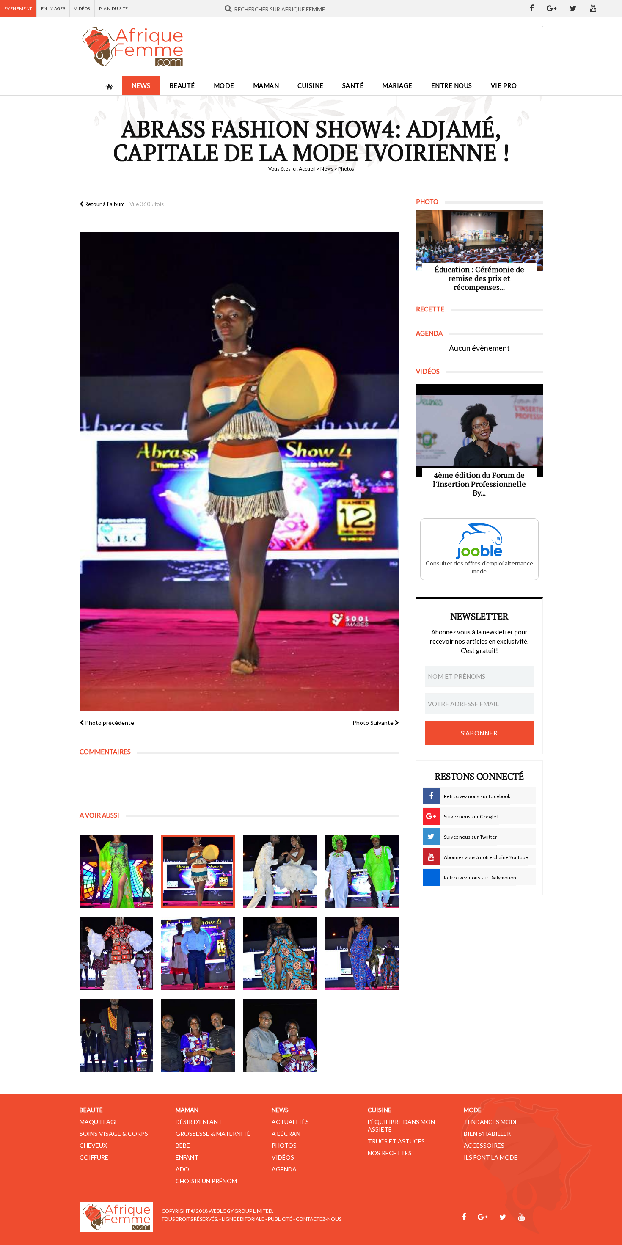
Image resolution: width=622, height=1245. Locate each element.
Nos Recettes (390, 1153)
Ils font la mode (490, 1157)
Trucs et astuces (396, 1141)
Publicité (280, 1219)
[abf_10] (198, 1035)
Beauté (182, 85)
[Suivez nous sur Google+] (551, 8)
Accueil (307, 168)
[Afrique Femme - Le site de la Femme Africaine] (132, 46)
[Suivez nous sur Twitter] (573, 8)
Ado (182, 1169)
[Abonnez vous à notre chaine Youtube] (593, 8)
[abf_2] (198, 871)
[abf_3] (280, 871)
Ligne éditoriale (243, 1219)
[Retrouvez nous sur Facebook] (531, 8)
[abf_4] (362, 871)
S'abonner (479, 733)
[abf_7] (280, 953)
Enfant (187, 1157)
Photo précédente (109, 722)
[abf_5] (116, 953)
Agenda (284, 1169)
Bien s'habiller (487, 1133)
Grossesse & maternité (213, 1133)
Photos (284, 1145)
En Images (53, 8)
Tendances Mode (491, 1121)
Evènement (18, 8)
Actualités (290, 1121)
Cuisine (310, 85)
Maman (266, 85)
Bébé (183, 1145)
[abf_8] (362, 953)
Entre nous (451, 85)
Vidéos (82, 8)
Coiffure (94, 1157)
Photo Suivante (373, 722)
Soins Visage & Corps (114, 1133)
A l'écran (286, 1133)
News (141, 85)
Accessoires (484, 1145)
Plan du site (113, 8)
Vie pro (504, 85)
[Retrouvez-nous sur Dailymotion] (612, 8)
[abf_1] (116, 871)
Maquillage (99, 1121)
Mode (224, 85)
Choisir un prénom (206, 1180)
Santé (353, 85)
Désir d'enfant (199, 1121)
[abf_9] (116, 1035)
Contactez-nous (318, 1219)
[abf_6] (198, 953)
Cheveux (93, 1145)
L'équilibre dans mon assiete (401, 1125)
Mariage (397, 85)
